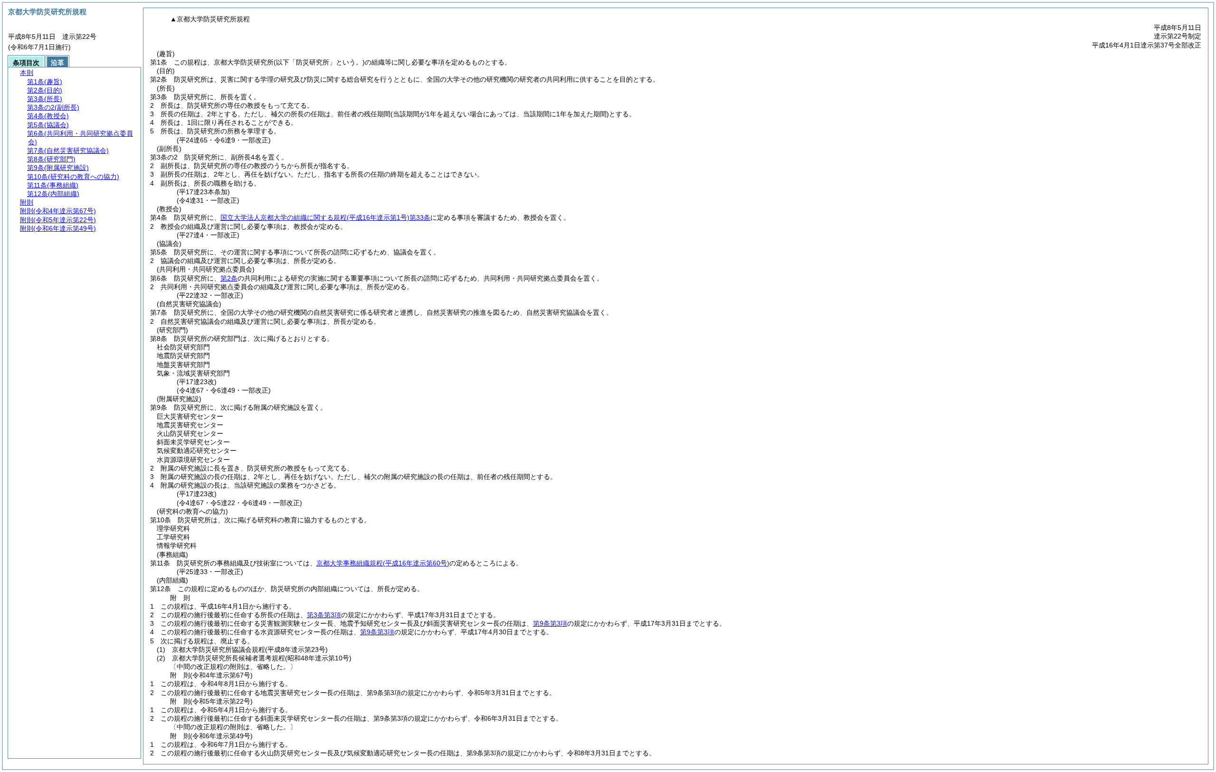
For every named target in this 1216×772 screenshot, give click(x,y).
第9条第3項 (550, 623)
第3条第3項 (324, 615)
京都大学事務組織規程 (382, 563)
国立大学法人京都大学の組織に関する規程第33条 (325, 217)
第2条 (229, 278)
